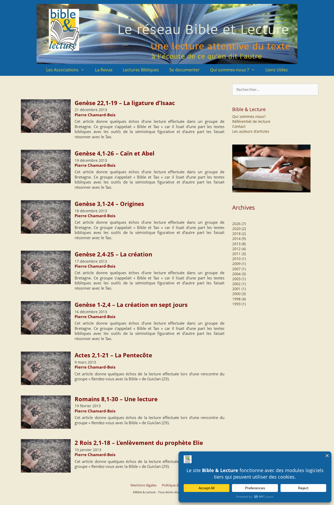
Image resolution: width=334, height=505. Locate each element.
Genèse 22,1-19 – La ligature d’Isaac (125, 103)
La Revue (103, 70)
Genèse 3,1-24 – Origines (109, 204)
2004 (236, 273)
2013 (236, 243)
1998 (236, 298)
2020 (236, 228)
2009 (236, 263)
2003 (236, 278)
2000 (236, 293)
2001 (236, 288)
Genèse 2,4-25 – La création (113, 254)
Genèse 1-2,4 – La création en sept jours (131, 304)
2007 (236, 268)
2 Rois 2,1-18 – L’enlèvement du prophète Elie (139, 442)
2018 (236, 233)
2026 (236, 223)
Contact (239, 126)
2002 (236, 283)
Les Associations (62, 70)
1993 (236, 303)
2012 (236, 248)
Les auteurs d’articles (250, 131)
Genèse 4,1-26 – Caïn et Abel (114, 153)
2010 (236, 258)
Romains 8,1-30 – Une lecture (116, 399)
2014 (236, 238)
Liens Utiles (276, 70)
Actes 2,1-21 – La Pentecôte (113, 355)
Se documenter (184, 70)
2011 (236, 253)
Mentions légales (143, 485)
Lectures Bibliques (141, 70)
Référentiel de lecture (251, 121)
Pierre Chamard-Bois (95, 114)
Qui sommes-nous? (249, 116)
